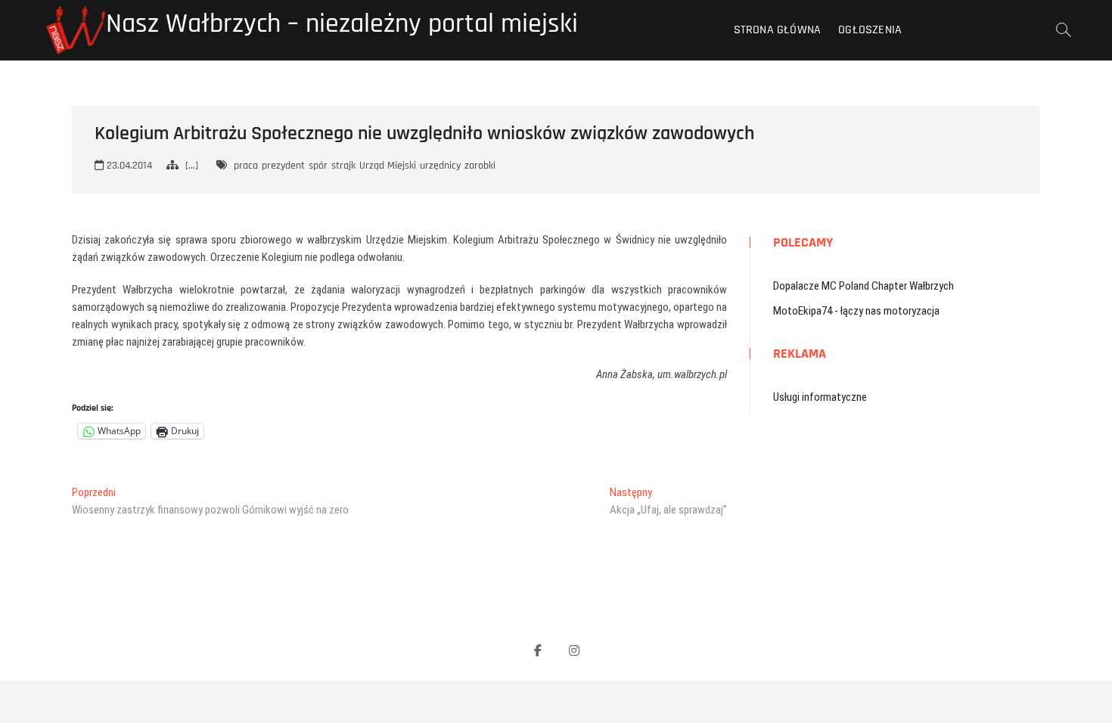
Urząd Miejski (387, 165)
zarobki (479, 165)
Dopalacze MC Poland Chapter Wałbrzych (863, 286)
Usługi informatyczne (820, 397)
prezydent (283, 165)
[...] (191, 165)
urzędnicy (440, 165)
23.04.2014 (128, 165)
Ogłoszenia (870, 30)
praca (246, 165)
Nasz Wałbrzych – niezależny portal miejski (342, 24)
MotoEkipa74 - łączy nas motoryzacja (856, 311)
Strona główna (778, 30)
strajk (343, 165)
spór (318, 165)
